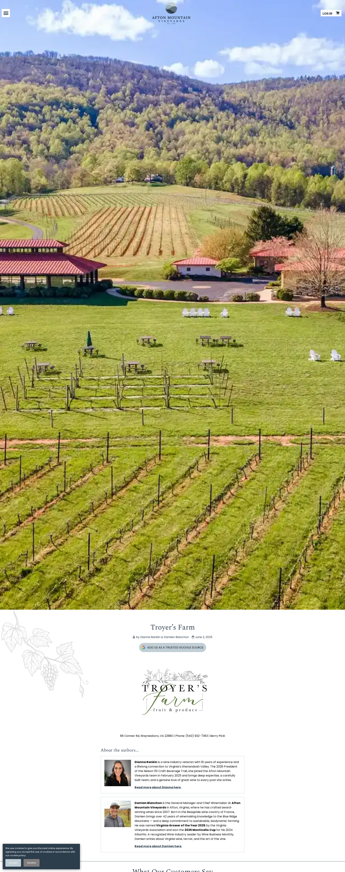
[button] (6, 13)
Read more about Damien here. (158, 846)
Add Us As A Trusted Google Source (175, 647)
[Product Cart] (337, 13)
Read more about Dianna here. (158, 787)
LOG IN (327, 13)
